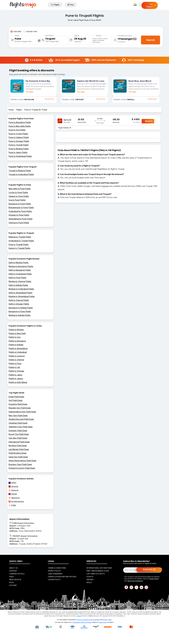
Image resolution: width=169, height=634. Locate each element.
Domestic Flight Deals (18, 430)
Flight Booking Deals (17, 453)
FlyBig (13, 505)
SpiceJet (14, 486)
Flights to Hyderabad (18, 352)
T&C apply (29, 92)
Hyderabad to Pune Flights (20, 211)
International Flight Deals (19, 442)
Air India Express (17, 501)
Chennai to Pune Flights (19, 222)
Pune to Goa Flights (17, 130)
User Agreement (95, 619)
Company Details (16, 574)
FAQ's (11, 577)
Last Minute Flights (95, 574)
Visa (72, 5)
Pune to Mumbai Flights (19, 149)
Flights (56, 5)
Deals (89, 582)
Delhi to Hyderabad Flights (20, 274)
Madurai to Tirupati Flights (20, 237)
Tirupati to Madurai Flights (20, 170)
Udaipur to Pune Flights (19, 196)
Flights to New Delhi (17, 333)
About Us (13, 568)
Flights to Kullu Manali (18, 382)
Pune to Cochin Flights (18, 134)
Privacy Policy (54, 571)
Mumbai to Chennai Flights (20, 281)
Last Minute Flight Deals (19, 449)
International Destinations (99, 568)
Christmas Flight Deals (18, 423)
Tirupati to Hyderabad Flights (21, 174)
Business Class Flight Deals (20, 464)
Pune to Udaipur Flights (19, 137)
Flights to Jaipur (15, 375)
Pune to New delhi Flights (20, 126)
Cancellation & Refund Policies (62, 577)
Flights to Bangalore (17, 341)
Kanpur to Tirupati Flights (19, 248)
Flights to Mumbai (16, 329)
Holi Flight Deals (15, 400)
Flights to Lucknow (17, 356)
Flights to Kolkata (16, 344)
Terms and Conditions (135, 581)
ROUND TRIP (31, 31)
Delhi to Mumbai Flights (19, 262)
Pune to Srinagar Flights (19, 141)
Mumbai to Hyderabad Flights (21, 289)
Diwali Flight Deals (16, 397)
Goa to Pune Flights (17, 200)
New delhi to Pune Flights (20, 188)
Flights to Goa (14, 337)
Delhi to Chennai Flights (19, 300)
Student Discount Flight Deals (21, 419)
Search (150, 40)
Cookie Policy (54, 580)
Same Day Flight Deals (18, 457)
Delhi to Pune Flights (17, 277)
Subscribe (148, 569)
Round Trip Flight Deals (19, 434)
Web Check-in (15, 580)
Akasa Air (14, 490)
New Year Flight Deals (18, 415)
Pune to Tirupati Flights (19, 145)
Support (13, 571)
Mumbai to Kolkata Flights (19, 315)
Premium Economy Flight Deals (22, 468)
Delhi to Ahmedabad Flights (20, 293)
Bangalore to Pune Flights (20, 204)
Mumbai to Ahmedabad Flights (22, 296)
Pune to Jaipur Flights (18, 152)
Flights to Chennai (16, 360)
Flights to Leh (14, 367)
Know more (49, 99)
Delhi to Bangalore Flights (20, 270)
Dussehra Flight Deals (18, 404)
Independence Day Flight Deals (22, 412)
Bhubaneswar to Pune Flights (21, 207)
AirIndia (14, 494)
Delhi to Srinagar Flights (19, 304)
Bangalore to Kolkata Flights (21, 308)
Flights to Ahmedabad (18, 348)
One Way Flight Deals (18, 438)
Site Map (13, 585)
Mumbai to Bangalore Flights (21, 266)
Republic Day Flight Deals (20, 408)
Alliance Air (15, 498)
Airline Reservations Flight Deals (22, 460)
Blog (11, 582)
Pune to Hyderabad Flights (20, 156)
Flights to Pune (15, 363)
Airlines (89, 580)
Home (11, 110)
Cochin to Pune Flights (18, 192)
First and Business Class (97, 571)
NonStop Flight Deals (18, 445)
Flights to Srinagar (16, 371)
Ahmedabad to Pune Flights (20, 219)
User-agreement (55, 574)
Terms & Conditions (57, 568)
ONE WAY (17, 31)
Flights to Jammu (16, 378)
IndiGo (13, 483)
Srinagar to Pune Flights (19, 215)
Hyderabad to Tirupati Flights (21, 241)
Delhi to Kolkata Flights (18, 285)
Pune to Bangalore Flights (20, 122)
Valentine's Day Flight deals (21, 427)
